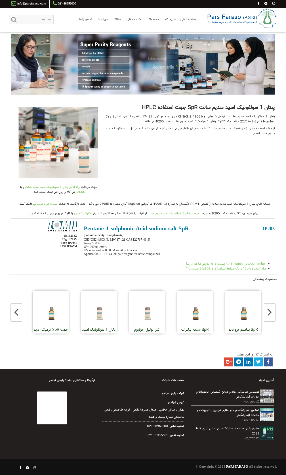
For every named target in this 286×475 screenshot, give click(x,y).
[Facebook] (20, 467)
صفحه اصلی (188, 19)
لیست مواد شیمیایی (45, 203)
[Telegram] (27, 467)
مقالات (117, 19)
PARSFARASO (237, 466)
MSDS (80, 192)
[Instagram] (35, 467)
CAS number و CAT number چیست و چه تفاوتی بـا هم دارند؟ (226, 263)
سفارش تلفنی (84, 213)
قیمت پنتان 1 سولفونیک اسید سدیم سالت (173, 213)
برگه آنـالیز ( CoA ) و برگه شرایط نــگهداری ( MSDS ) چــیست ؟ (226, 268)
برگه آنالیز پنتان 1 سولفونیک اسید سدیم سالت (52, 187)
